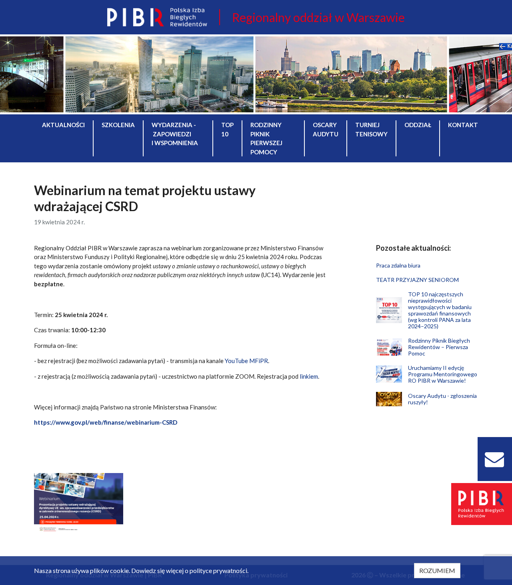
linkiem (309, 376)
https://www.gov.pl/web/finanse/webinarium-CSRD (105, 422)
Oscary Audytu (325, 129)
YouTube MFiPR (246, 360)
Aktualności (63, 124)
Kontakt (463, 124)
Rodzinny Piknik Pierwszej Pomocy (266, 138)
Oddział (417, 124)
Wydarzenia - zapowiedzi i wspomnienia (175, 133)
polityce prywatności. (219, 570)
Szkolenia (118, 124)
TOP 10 (227, 129)
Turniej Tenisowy (371, 129)
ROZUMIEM (437, 570)
